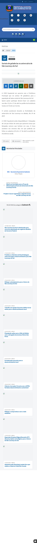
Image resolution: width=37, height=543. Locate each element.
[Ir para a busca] (11, 24)
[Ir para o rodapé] (15, 24)
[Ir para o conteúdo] (30, 20)
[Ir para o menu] (33, 20)
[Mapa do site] (18, 20)
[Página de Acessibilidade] (25, 20)
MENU (5, 39)
